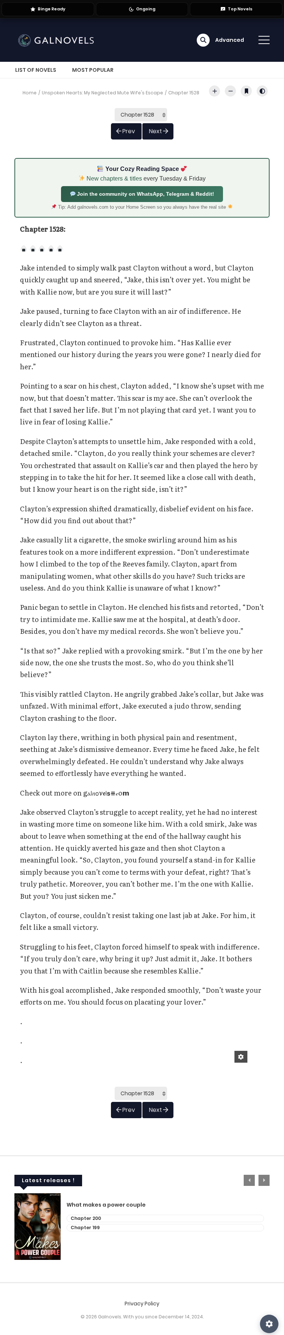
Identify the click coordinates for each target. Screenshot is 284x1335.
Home (30, 93)
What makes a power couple (106, 1205)
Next (155, 131)
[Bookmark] (246, 91)
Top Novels (240, 9)
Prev (128, 131)
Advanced (229, 40)
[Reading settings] (269, 1324)
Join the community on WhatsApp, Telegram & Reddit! (144, 194)
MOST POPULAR (93, 70)
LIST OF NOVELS (35, 70)
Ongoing (145, 9)
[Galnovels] (57, 39)
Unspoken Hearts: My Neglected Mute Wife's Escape (102, 93)
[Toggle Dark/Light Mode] (262, 91)
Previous (249, 1180)
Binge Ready (51, 9)
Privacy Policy (142, 1303)
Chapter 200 (86, 1218)
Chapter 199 (85, 1227)
